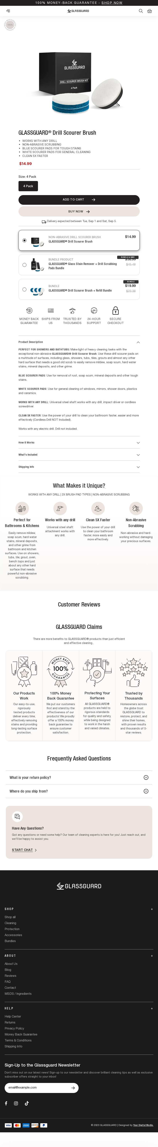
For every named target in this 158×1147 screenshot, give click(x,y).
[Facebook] (6, 1103)
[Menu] (8, 11)
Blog (8, 970)
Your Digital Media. (143, 1125)
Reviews (10, 976)
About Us (11, 964)
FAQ (8, 982)
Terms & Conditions (18, 1040)
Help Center (13, 1016)
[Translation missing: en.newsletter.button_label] (73, 1087)
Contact (10, 988)
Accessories (13, 935)
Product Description (30, 342)
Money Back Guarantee (21, 1034)
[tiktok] (26, 1103)
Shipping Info (26, 467)
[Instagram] (16, 1103)
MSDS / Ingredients (18, 994)
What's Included (27, 454)
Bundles (10, 941)
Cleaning (10, 923)
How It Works (26, 442)
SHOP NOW (112, 3)
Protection (12, 929)
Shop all (10, 917)
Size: (27, 176)
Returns (10, 1022)
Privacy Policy (14, 1028)
